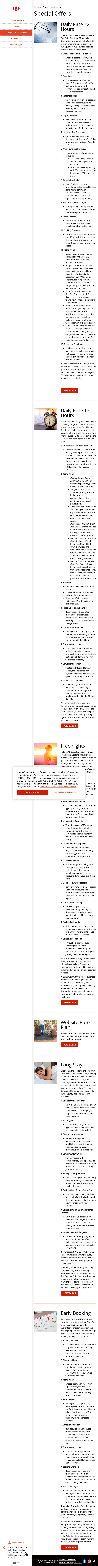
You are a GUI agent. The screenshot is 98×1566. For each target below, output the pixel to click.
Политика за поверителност (70, 1562)
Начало (37, 7)
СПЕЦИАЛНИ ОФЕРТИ (16, 32)
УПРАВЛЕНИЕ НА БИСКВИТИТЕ (66, 792)
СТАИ (16, 26)
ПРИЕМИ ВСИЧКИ (32, 792)
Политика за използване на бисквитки (58, 786)
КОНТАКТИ (16, 38)
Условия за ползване (67, 1560)
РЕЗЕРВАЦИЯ (16, 44)
